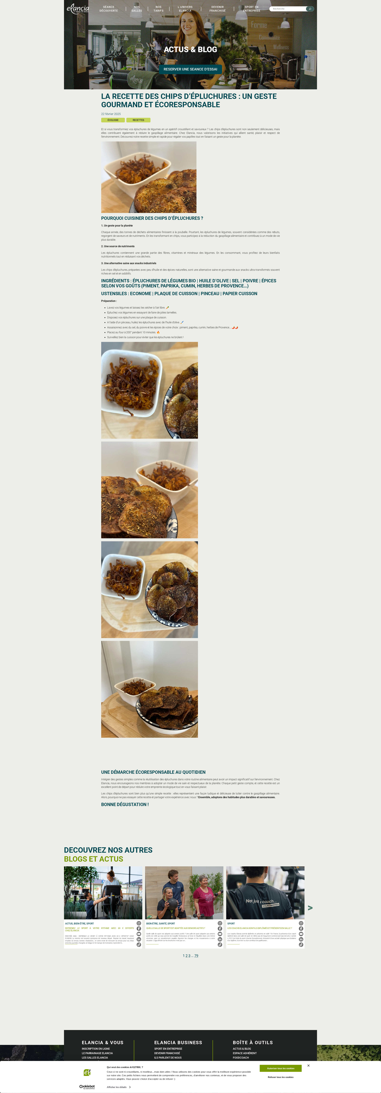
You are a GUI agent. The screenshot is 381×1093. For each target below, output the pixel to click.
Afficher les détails (117, 1087)
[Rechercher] (310, 8)
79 (196, 956)
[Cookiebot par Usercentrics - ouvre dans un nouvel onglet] (87, 1087)
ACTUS (69, 923)
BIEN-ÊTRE (79, 923)
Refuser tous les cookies (280, 1077)
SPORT (90, 923)
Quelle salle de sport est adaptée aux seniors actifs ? (175, 928)
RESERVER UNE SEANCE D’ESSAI (190, 69)
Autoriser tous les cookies (280, 1068)
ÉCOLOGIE (113, 120)
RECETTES (138, 120)
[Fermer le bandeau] (308, 1066)
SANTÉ (163, 923)
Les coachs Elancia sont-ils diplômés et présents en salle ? (259, 928)
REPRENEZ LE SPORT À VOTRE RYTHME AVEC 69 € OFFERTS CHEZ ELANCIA (99, 929)
